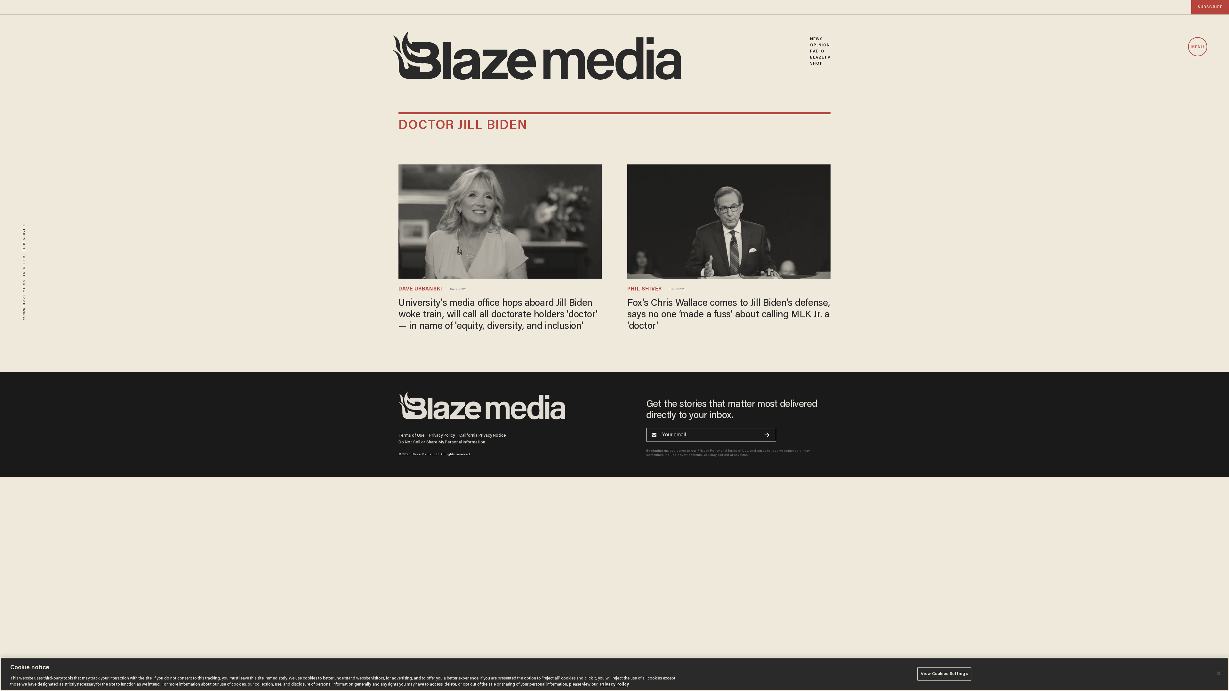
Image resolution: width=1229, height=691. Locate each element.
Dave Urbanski (420, 289)
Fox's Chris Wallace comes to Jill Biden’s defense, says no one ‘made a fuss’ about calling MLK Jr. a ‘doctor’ (728, 315)
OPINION (820, 45)
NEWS (816, 39)
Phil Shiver (644, 289)
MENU (1197, 47)
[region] (614, 674)
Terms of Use (411, 435)
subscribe (1210, 7)
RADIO (817, 51)
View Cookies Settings (944, 674)
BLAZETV (820, 57)
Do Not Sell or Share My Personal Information (441, 442)
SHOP (816, 63)
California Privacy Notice (482, 435)
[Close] (1219, 673)
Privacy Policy (442, 435)
